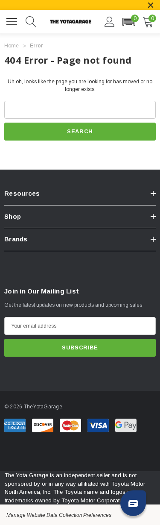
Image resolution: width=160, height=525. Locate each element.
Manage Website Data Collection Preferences (58, 515)
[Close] (150, 5)
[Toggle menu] (12, 20)
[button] (128, 21)
